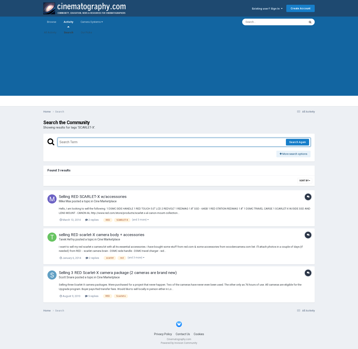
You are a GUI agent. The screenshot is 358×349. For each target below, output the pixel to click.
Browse (51, 21)
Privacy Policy (163, 334)
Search (68, 32)
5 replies (93, 296)
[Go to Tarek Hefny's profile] (52, 237)
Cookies (199, 334)
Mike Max (65, 201)
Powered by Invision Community (179, 343)
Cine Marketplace (105, 201)
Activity (68, 21)
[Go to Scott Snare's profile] (52, 275)
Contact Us (183, 334)
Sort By (304, 180)
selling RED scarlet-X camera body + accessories (101, 234)
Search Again (297, 142)
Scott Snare (66, 277)
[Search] (310, 22)
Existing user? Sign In (266, 8)
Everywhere (293, 22)
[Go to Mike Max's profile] (52, 199)
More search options (294, 153)
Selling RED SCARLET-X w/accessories (93, 196)
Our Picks (86, 32)
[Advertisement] (179, 67)
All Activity (50, 32)
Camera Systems (91, 21)
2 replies (93, 219)
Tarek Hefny (67, 239)
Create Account (300, 8)
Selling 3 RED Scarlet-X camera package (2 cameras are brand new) (118, 272)
